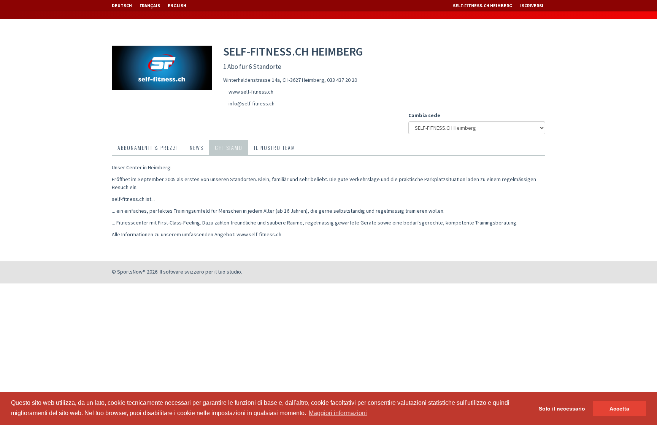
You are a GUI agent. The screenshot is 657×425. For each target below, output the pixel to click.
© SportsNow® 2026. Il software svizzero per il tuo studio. (177, 271)
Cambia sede (424, 115)
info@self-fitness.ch (252, 103)
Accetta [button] (619, 409)
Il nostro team (274, 147)
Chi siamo (229, 147)
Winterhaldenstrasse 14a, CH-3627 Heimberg (273, 79)
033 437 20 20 (342, 79)
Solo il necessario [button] (562, 409)
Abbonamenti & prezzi (147, 147)
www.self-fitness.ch (251, 91)
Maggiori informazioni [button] (338, 413)
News (196, 147)
